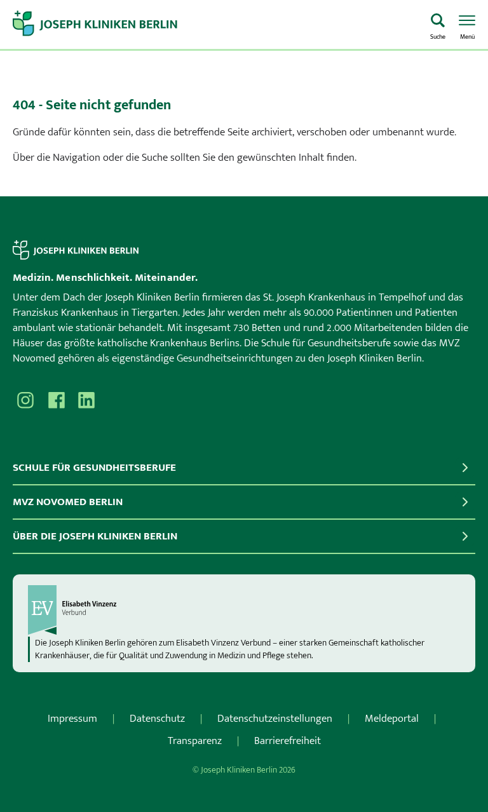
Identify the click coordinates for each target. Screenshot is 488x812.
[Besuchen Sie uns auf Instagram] (25, 400)
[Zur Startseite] (215, 25)
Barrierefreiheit (287, 741)
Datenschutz (157, 718)
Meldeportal (392, 718)
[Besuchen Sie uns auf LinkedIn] (86, 400)
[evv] (244, 610)
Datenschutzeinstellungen (274, 718)
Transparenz (195, 741)
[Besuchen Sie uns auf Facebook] (56, 400)
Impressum (72, 718)
